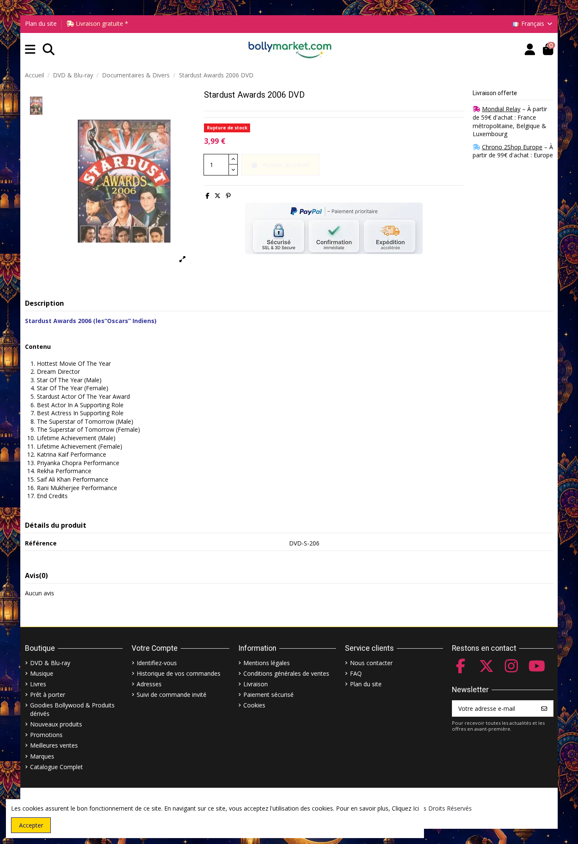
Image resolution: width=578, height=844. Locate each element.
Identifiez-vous (157, 663)
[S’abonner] (544, 709)
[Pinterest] (228, 196)
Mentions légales (266, 663)
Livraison (255, 684)
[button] (30, 49)
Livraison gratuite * (101, 23)
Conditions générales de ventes (286, 673)
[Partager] (207, 196)
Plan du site (41, 23)
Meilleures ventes (54, 745)
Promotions (46, 735)
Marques (42, 756)
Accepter (31, 825)
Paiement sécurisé (268, 695)
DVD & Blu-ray (50, 663)
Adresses (149, 684)
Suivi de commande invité (171, 695)
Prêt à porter (47, 695)
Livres (38, 684)
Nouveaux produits (56, 724)
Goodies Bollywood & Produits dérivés (72, 709)
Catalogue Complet (56, 767)
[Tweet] (217, 196)
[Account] (530, 49)
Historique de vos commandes (178, 673)
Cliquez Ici (405, 808)
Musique (41, 673)
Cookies (254, 705)
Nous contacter (371, 663)
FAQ (356, 673)
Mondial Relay (501, 109)
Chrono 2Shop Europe (512, 147)
